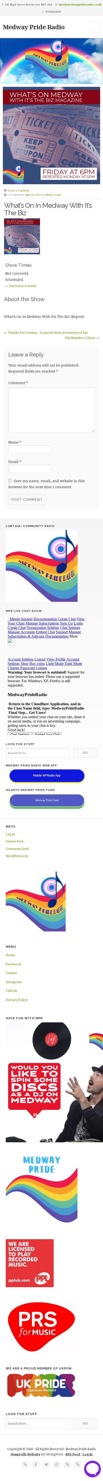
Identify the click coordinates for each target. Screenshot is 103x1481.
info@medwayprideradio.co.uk (80, 4)
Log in (10, 834)
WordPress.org (17, 856)
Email (14, 461)
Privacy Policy (17, 1000)
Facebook (13, 964)
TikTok (11, 991)
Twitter (11, 973)
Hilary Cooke (53, 194)
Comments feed (17, 849)
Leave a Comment (18, 190)
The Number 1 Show (80, 338)
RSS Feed (72, 1454)
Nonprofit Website (25, 1454)
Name (14, 442)
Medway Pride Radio (33, 27)
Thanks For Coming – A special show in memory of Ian (48, 332)
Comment (18, 382)
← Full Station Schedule (21, 286)
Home (10, 955)
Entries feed (14, 841)
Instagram (14, 982)
